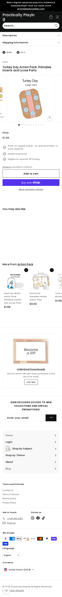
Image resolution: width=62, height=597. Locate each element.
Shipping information (15, 42)
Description (10, 35)
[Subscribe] (51, 417)
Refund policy (9, 498)
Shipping (7, 167)
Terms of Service (11, 494)
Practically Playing (19, 17)
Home (5, 62)
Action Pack (25, 264)
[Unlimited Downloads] (31, 351)
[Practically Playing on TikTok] (43, 518)
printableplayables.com (31, 8)
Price (6, 132)
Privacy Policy (9, 502)
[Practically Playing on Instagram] (32, 518)
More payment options (31, 189)
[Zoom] (50, 117)
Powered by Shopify (13, 590)
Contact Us (8, 490)
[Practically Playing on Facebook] (38, 518)
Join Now (30, 382)
